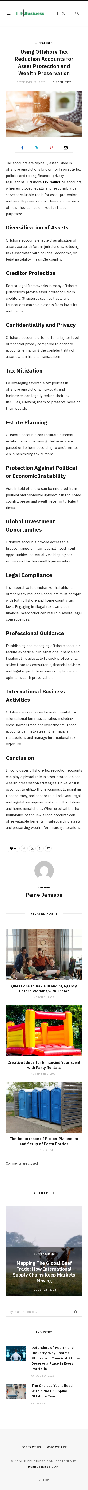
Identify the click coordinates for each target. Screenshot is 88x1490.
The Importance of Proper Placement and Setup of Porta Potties (44, 1141)
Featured (46, 43)
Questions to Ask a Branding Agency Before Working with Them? (44, 989)
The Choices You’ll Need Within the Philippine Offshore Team (52, 1390)
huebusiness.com (43, 1466)
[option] (44, 1251)
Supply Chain (44, 1254)
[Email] (65, 148)
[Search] (74, 13)
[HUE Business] (30, 13)
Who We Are (57, 1447)
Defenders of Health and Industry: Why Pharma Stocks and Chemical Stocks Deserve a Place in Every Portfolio (55, 1358)
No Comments (61, 82)
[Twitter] (37, 148)
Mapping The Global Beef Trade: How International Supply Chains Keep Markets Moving (44, 1272)
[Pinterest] (51, 148)
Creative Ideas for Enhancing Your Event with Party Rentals (44, 1065)
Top (45, 1480)
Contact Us (31, 1447)
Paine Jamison (44, 894)
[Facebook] (22, 148)
